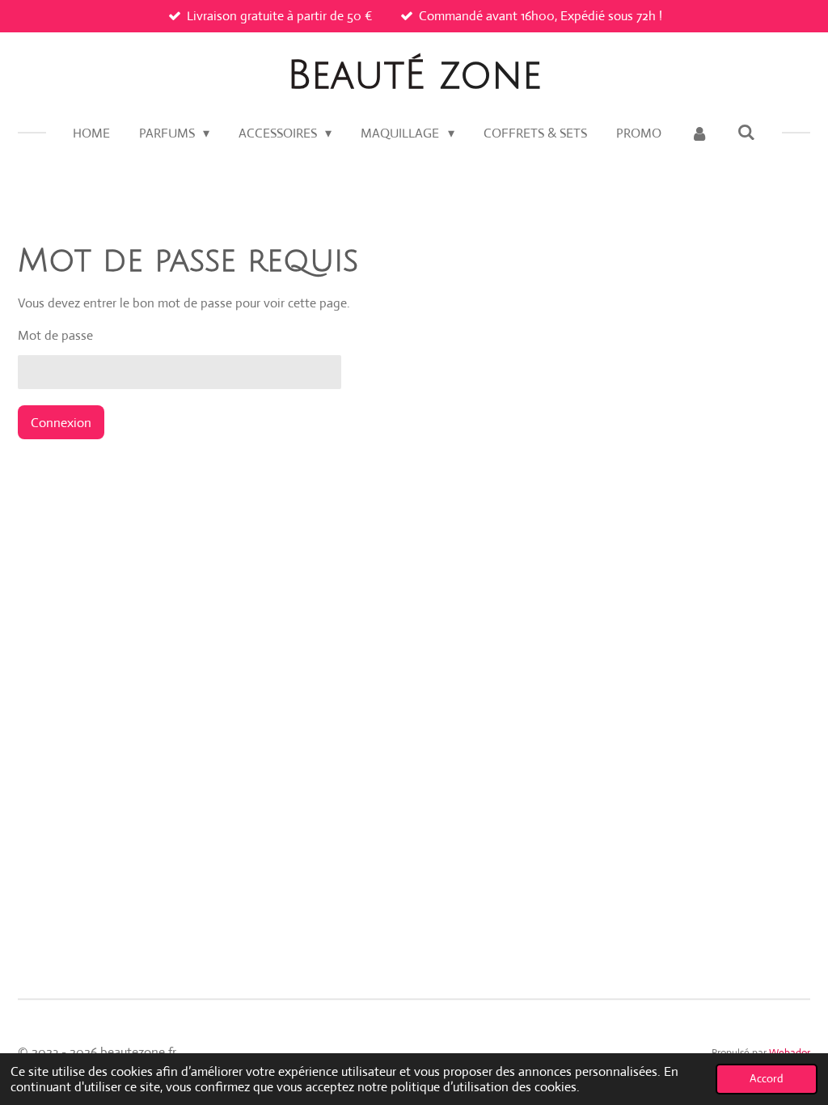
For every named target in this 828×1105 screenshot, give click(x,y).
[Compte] (699, 133)
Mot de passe (55, 335)
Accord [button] (767, 1078)
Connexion (61, 422)
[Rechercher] (746, 132)
